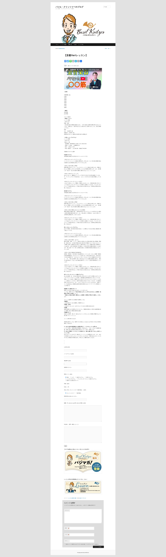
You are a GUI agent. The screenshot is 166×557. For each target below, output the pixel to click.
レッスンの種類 (63, 44)
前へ (105, 48)
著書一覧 (70, 44)
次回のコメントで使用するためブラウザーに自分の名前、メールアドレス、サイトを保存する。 (82, 544)
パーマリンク (83, 498)
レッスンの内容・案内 (72, 498)
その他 (75, 44)
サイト (66, 540)
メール (67, 534)
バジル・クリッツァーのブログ (70, 6)
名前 (67, 528)
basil (80, 498)
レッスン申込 (80, 44)
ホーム (57, 44)
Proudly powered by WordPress (83, 552)
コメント (67, 510)
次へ (109, 48)
